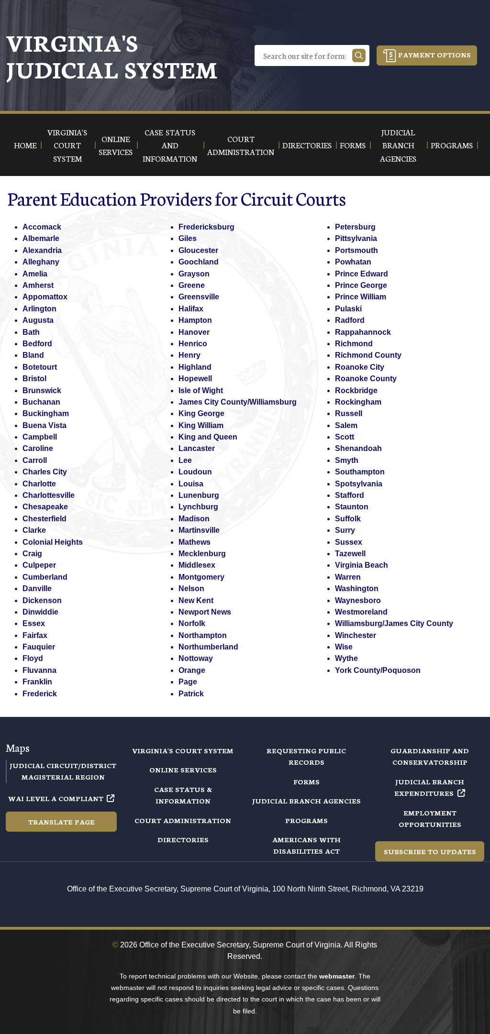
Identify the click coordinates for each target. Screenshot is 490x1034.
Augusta (38, 320)
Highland (195, 367)
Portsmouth (356, 250)
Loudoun (195, 472)
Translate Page (61, 821)
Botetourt (39, 367)
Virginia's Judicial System (112, 55)
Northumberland (208, 647)
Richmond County (368, 355)
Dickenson (42, 600)
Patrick (191, 694)
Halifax (190, 309)
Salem (346, 425)
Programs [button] (452, 144)
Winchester (355, 635)
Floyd (32, 658)
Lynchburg (198, 507)
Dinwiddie (40, 612)
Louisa (190, 484)
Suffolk (348, 519)
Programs (306, 820)
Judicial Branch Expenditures (429, 787)
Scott (344, 437)
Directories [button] (307, 144)
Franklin (37, 682)
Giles (187, 238)
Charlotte (39, 484)
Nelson (191, 588)
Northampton (202, 635)
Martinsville (199, 530)
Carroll (34, 460)
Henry (189, 355)
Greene (191, 285)
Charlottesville (48, 495)
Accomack (41, 227)
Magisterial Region (63, 776)
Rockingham (358, 402)
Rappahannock (363, 332)
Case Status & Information (183, 794)
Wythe (346, 658)
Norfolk (191, 623)
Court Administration (182, 820)
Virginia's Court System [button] (67, 145)
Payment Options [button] (433, 54)
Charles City (44, 472)
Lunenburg (198, 495)
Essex (33, 623)
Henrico (192, 344)
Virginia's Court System (183, 750)
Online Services (183, 769)
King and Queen (207, 437)
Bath (31, 332)
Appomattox (44, 297)
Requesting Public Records (306, 756)
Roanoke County (366, 378)
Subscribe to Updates (430, 851)
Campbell (39, 437)
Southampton (360, 472)
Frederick (39, 694)
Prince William (360, 297)
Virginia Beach (361, 565)
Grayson (194, 274)
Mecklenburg (202, 554)
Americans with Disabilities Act (306, 845)
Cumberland (44, 577)
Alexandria (42, 250)
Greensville (198, 297)
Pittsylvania (356, 238)
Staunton (351, 507)
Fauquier (38, 647)
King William (200, 425)
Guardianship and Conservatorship (429, 756)
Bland (33, 355)
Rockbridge (356, 390)
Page (187, 682)
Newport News (204, 612)
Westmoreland (361, 612)
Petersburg (355, 227)
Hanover (194, 332)
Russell (348, 413)
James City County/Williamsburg (237, 402)
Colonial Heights (52, 542)
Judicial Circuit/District (63, 765)
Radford (350, 320)
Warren (348, 577)
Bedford (37, 344)
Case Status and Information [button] (170, 145)
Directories (183, 839)
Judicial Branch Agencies (306, 800)
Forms (306, 781)
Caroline (37, 448)
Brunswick (41, 390)
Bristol (34, 378)
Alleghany (40, 262)
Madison (194, 519)
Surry (345, 530)
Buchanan (41, 402)
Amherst (38, 285)
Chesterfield (44, 519)
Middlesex (196, 565)
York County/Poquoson (378, 670)
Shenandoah (358, 448)
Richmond (354, 344)
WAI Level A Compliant (55, 798)
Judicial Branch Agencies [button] (398, 145)
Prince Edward (361, 274)
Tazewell (350, 554)
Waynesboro (358, 600)
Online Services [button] (116, 145)
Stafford (349, 495)
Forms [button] (353, 144)
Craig (32, 554)
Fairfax (34, 635)
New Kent (195, 600)
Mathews (194, 542)
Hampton (195, 320)
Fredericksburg (206, 227)
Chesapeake (45, 507)
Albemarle (40, 238)
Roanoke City (359, 367)
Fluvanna (39, 670)
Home (25, 144)
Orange (191, 670)
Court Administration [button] (240, 145)
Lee (185, 460)
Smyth (346, 460)
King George (201, 413)
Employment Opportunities (430, 818)
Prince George (361, 285)
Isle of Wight (200, 390)
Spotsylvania (358, 484)
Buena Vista (44, 425)
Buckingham (45, 413)
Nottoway (195, 658)
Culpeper (39, 565)
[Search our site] (359, 55)
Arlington (39, 309)
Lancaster (196, 448)
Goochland (198, 262)
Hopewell (195, 378)
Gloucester (198, 250)
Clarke (34, 530)
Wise (344, 647)
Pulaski (348, 309)
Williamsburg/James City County (394, 623)
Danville (37, 588)
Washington (357, 588)
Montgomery (201, 577)
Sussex (348, 542)
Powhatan (353, 262)
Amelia (34, 274)
